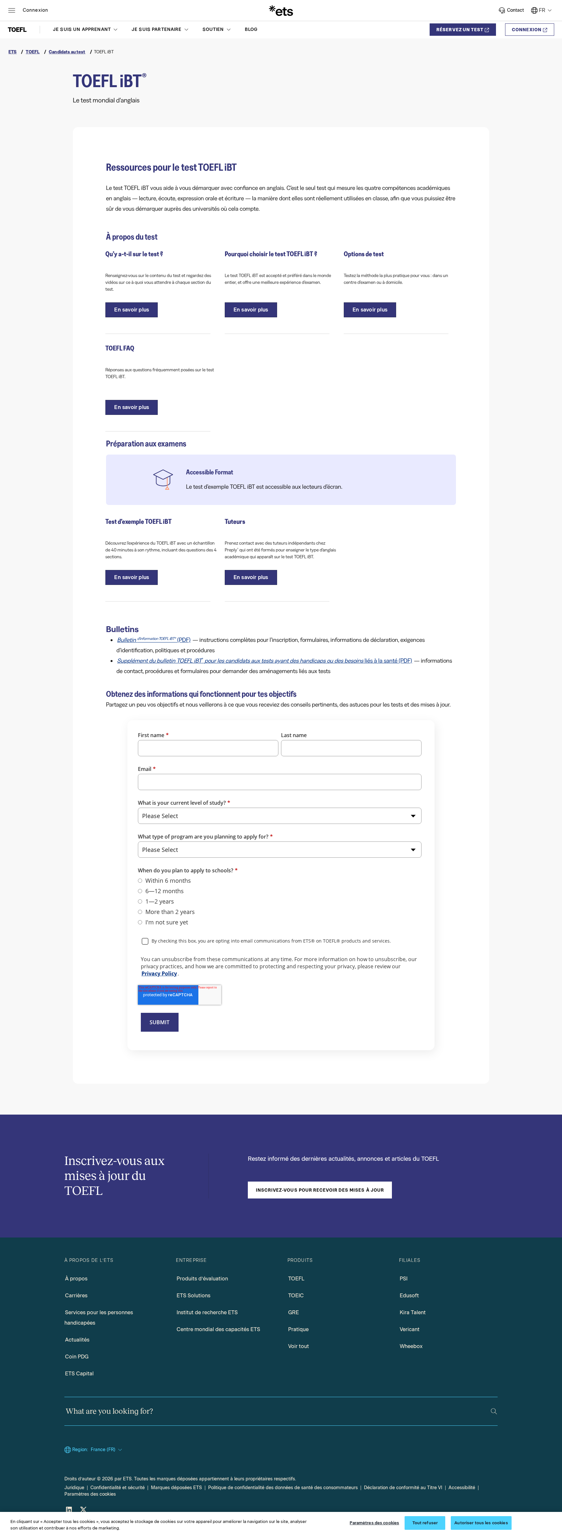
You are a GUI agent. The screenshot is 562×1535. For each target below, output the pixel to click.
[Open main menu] (12, 10)
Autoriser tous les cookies (481, 1522)
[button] (86, 29)
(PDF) (154, 639)
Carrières (76, 1295)
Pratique (298, 1329)
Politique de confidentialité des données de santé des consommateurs (283, 1487)
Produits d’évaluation (202, 1279)
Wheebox (411, 1346)
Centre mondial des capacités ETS (218, 1329)
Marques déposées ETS (176, 1487)
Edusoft (409, 1295)
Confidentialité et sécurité (117, 1487)
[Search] (494, 1411)
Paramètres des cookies (90, 1494)
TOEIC (296, 1295)
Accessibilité (461, 1487)
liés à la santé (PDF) (264, 660)
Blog (251, 29)
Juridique (74, 1487)
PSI (404, 1279)
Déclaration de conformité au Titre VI (403, 1487)
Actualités (77, 1340)
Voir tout (298, 1346)
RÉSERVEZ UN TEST (459, 30)
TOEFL (296, 1279)
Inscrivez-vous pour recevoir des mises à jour (320, 1190)
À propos (76, 1279)
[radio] (279, 880)
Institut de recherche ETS (207, 1312)
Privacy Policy (159, 973)
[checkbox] (279, 901)
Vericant (410, 1329)
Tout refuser (425, 1522)
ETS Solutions (193, 1295)
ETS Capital (79, 1373)
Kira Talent (413, 1312)
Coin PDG (76, 1357)
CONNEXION (527, 30)
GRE (293, 1312)
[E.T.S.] (281, 10)
